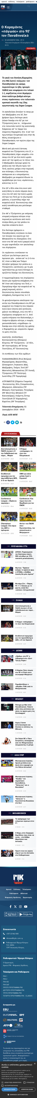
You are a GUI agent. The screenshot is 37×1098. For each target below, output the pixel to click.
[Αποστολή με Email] (17, 422)
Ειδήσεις (17, 889)
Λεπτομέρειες (23, 1078)
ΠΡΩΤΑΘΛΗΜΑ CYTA (19, 546)
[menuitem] (6, 7)
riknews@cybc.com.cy (14, 938)
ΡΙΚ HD (6, 982)
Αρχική (9, 889)
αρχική (4, 1)
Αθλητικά (24, 893)
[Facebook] (11, 907)
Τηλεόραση (27, 889)
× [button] (34, 1063)
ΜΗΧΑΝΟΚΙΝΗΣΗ (19, 813)
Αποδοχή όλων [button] (9, 1089)
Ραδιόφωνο (13, 893)
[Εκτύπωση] (21, 422)
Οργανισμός (27, 897)
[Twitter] (15, 907)
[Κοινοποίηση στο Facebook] (8, 422)
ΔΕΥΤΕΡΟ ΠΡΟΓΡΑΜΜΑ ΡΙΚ (13, 990)
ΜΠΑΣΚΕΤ (19, 699)
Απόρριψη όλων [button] (27, 1089)
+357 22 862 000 (12, 934)
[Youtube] (25, 907)
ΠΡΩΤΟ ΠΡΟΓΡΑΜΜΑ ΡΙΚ (13, 987)
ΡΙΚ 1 (5, 976)
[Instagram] (20, 907)
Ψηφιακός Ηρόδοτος (13, 897)
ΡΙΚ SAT (6, 985)
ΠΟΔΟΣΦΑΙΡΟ (31, 49)
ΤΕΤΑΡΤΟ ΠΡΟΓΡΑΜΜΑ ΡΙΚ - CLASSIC (17, 996)
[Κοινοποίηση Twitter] (12, 422)
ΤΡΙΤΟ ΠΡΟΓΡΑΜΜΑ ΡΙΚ (12, 993)
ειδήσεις (11, 1)
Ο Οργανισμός (8, 963)
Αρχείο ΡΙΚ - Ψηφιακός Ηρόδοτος (15, 965)
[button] (18, 1095)
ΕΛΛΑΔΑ (19, 600)
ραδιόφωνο (30, 1)
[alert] (18, 1079)
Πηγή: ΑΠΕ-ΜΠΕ (9, 414)
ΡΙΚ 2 (5, 979)
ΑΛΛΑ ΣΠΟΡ (19, 755)
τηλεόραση (20, 1)
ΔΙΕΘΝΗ (19, 651)
